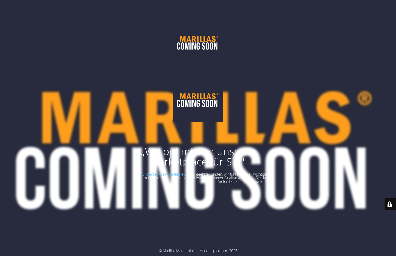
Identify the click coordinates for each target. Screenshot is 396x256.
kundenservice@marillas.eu (163, 174)
